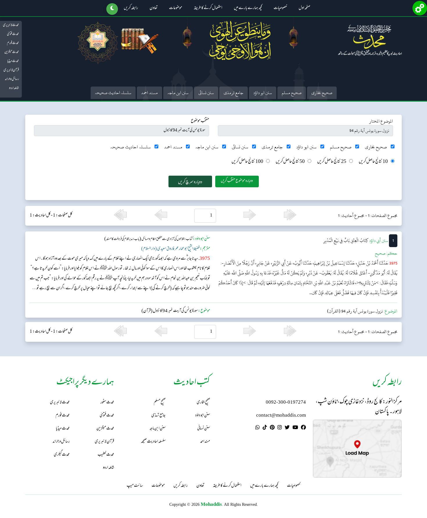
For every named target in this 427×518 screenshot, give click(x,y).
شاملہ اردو (14, 88)
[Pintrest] (272, 428)
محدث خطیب (106, 455)
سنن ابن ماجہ (178, 93)
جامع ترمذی (233, 93)
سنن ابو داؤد (262, 93)
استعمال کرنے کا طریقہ (208, 8)
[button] (112, 9)
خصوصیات (280, 8)
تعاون (153, 8)
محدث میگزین (11, 52)
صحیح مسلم (292, 93)
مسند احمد (149, 93)
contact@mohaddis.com (281, 415)
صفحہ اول (304, 8)
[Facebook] (303, 428)
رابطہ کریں (131, 8)
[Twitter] (287, 428)
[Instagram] (279, 428)
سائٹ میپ (135, 486)
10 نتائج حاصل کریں (373, 162)
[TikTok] (265, 428)
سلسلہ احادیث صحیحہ (113, 93)
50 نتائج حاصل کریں (290, 162)
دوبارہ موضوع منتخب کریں (237, 181)
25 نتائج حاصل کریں (331, 162)
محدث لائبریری (11, 25)
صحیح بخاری (321, 93)
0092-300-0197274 (286, 402)
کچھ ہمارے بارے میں (248, 8)
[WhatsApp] (257, 428)
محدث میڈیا (13, 61)
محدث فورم (13, 43)
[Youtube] (295, 428)
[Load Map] (357, 449)
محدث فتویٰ (13, 34)
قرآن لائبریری (11, 70)
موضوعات (175, 8)
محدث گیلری (62, 455)
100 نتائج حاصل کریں (247, 162)
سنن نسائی (206, 93)
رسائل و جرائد (12, 79)
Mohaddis (211, 504)
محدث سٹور (107, 402)
